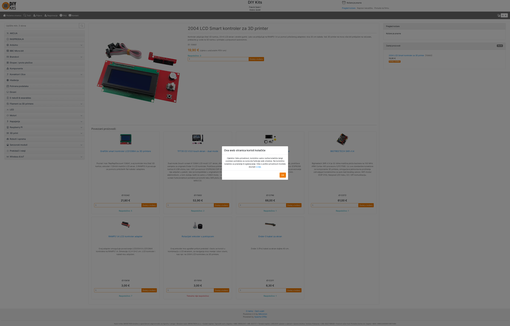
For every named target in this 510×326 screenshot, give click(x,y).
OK (282, 175)
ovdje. (258, 167)
